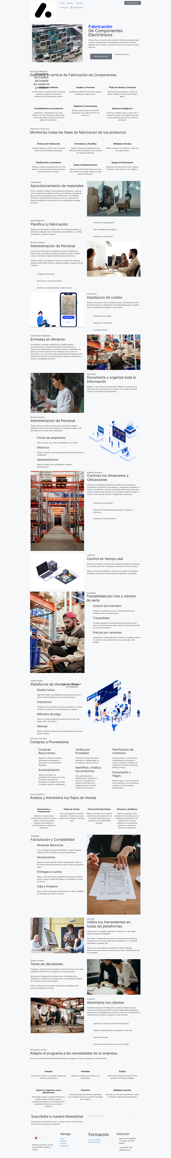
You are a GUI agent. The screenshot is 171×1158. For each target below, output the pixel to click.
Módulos (70, 3)
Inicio (63, 3)
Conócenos (64, 7)
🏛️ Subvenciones (76, 7)
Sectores (79, 3)
